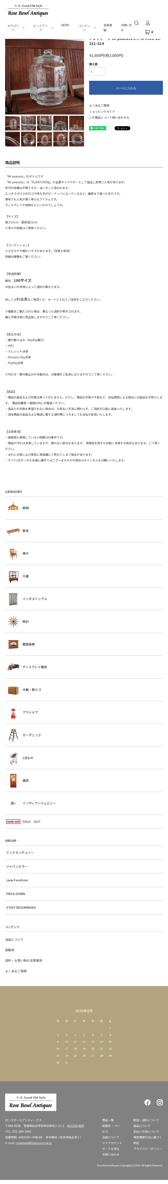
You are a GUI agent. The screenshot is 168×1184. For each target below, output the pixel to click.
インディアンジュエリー (39, 803)
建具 (26, 780)
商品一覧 (108, 1120)
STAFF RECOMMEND (21, 907)
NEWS (65, 25)
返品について (142, 1126)
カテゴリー (13, 28)
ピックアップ (40, 28)
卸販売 (9, 950)
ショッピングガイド (102, 111)
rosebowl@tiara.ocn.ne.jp (34, 1143)
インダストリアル (35, 599)
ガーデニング (32, 735)
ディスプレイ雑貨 (35, 667)
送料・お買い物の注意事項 (23, 960)
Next (78, 75)
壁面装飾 (29, 644)
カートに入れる (126, 88)
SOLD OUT (32, 821)
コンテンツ (84, 28)
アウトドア (30, 712)
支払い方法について (146, 1131)
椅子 (26, 553)
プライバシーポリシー (147, 1149)
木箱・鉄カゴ (32, 689)
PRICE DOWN (15, 894)
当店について (14, 939)
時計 (26, 621)
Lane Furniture (17, 880)
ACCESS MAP (75, 1126)
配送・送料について (146, 1120)
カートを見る (110, 1149)
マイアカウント (112, 1143)
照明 (26, 508)
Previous (11, 75)
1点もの (28, 758)
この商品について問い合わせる (109, 117)
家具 (26, 530)
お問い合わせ (110, 1154)
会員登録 (107, 27)
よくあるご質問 (99, 105)
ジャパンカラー (17, 866)
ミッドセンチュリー (20, 852)
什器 (26, 576)
